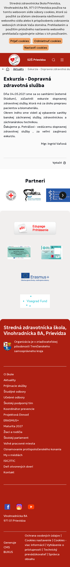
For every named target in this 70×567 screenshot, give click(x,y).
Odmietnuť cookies (47, 41)
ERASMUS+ (11, 420)
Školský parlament (16, 437)
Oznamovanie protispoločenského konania (32, 449)
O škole (9, 374)
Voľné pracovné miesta (19, 443)
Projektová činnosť (16, 414)
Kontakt (9, 472)
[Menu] (61, 59)
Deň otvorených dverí (18, 466)
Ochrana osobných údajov (42, 535)
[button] (53, 60)
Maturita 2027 (13, 426)
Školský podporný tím (18, 403)
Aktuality (18, 69)
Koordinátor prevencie (19, 409)
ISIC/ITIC (9, 461)
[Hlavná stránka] (7, 69)
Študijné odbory (15, 391)
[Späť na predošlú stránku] (4, 69)
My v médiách (13, 455)
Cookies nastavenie (38, 540)
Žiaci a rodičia (13, 432)
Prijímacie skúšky (15, 386)
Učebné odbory (14, 397)
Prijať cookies (19, 41)
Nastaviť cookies (35, 47)
